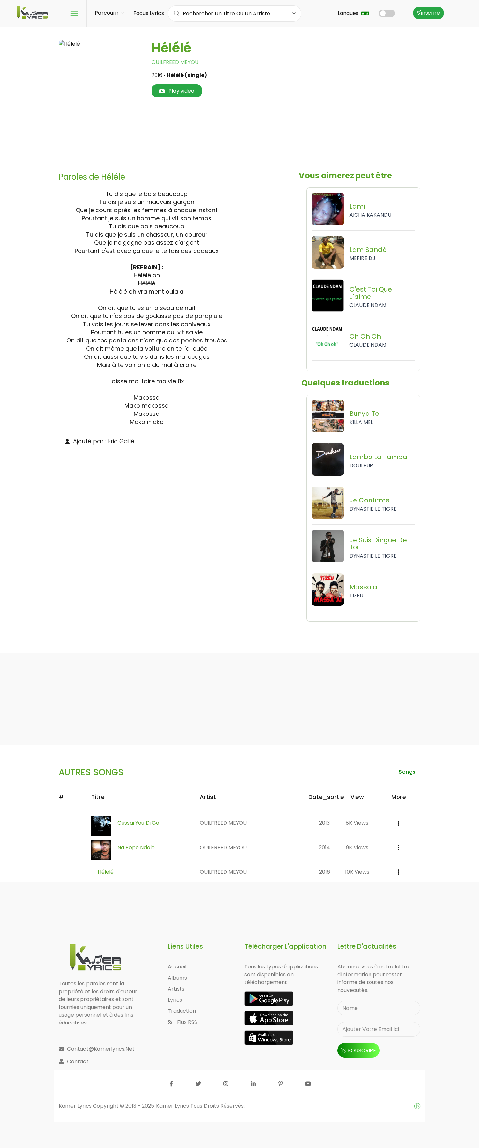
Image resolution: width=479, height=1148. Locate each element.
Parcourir (107, 13)
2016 (324, 872)
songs (407, 772)
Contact (78, 1061)
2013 (324, 823)
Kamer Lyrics (173, 1106)
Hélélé (106, 872)
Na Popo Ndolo (136, 847)
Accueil (177, 966)
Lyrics (175, 1000)
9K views (357, 847)
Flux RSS (186, 1022)
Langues (349, 13)
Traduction (182, 1011)
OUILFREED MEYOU (175, 62)
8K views (357, 823)
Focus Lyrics (148, 13)
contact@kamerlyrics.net (101, 1049)
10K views (357, 872)
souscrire (362, 1050)
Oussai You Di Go (138, 823)
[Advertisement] (239, 147)
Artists (176, 989)
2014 (324, 847)
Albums (177, 977)
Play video (180, 90)
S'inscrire (428, 13)
